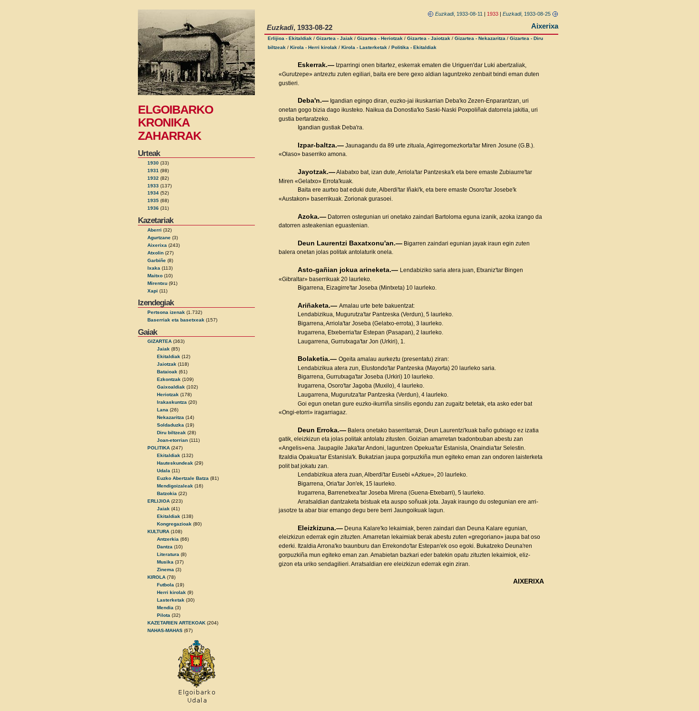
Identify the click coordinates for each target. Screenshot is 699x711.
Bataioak (167, 371)
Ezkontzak (169, 379)
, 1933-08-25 (527, 14)
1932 (153, 178)
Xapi (152, 290)
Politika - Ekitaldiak (414, 47)
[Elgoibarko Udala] (196, 703)
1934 (153, 192)
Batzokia (167, 493)
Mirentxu (157, 283)
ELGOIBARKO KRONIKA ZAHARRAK (175, 122)
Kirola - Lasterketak (364, 47)
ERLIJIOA (158, 501)
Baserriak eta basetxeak (175, 319)
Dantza (165, 546)
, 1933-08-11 (459, 14)
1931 (153, 170)
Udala (163, 470)
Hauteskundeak (175, 463)
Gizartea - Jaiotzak (428, 38)
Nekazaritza (170, 417)
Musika (165, 562)
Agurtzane (159, 237)
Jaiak (163, 348)
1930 (153, 163)
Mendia (165, 607)
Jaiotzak (166, 364)
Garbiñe (156, 260)
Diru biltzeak (171, 432)
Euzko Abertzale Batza (183, 478)
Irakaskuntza (172, 402)
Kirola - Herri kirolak (313, 47)
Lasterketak (170, 600)
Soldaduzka (170, 425)
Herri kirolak (171, 592)
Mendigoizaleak (175, 485)
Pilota (163, 615)
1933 (153, 185)
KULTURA (158, 531)
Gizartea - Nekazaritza (480, 38)
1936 (153, 208)
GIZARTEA (159, 341)
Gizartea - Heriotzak (380, 38)
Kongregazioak (174, 523)
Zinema (165, 569)
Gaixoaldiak (171, 387)
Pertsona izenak (166, 312)
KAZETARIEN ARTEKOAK (176, 622)
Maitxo (155, 275)
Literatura (168, 554)
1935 (153, 200)
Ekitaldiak (168, 356)
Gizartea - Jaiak (334, 38)
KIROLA (156, 577)
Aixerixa (157, 245)
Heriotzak (168, 394)
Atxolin (155, 252)
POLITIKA (158, 447)
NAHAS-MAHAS (165, 630)
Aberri (154, 230)
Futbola (165, 584)
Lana (162, 409)
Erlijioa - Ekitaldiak (290, 38)
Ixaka (153, 268)
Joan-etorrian (172, 440)
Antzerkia (168, 539)
